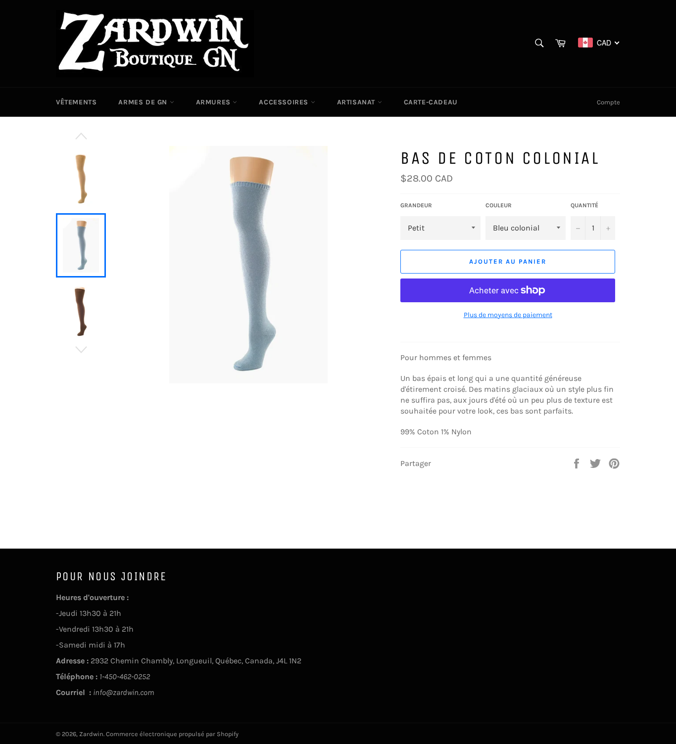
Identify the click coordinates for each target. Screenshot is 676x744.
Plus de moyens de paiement (508, 315)
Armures (214, 102)
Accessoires (284, 102)
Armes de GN (143, 102)
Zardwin (91, 734)
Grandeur (416, 205)
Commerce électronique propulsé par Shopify (172, 734)
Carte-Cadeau (431, 102)
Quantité (584, 205)
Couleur (498, 205)
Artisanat (357, 102)
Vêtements (76, 102)
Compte (608, 102)
